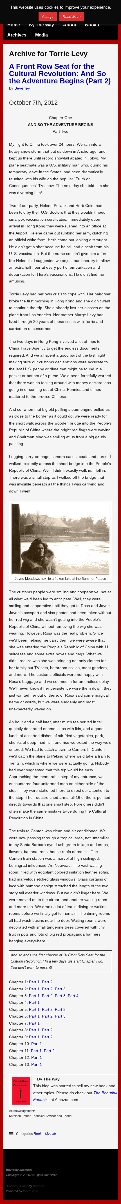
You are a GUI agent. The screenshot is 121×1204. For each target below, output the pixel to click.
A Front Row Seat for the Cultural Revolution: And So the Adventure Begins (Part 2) (60, 73)
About (69, 24)
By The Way (41, 24)
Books (92, 24)
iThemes (39, 1186)
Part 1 (34, 982)
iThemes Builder (17, 1186)
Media (41, 35)
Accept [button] (47, 17)
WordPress (31, 1191)
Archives (16, 35)
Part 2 (47, 982)
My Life (50, 1133)
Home (13, 24)
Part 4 (73, 995)
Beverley (22, 88)
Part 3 (60, 989)
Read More (71, 17)
